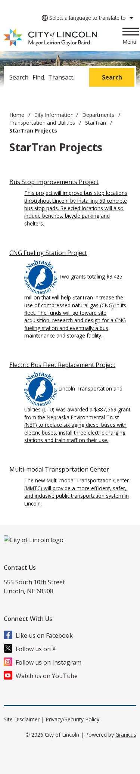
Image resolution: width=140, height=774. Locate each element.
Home (16, 114)
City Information (54, 114)
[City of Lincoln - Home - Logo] (51, 37)
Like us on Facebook (44, 635)
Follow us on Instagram (48, 662)
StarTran (96, 122)
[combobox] (86, 18)
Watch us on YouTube (47, 676)
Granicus (125, 734)
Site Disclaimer (22, 719)
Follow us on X (36, 649)
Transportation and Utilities (43, 122)
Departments (99, 114)
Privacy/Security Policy (72, 719)
